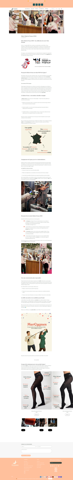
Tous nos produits (36, 359)
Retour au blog (37, 438)
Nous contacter (39, 467)
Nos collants (25, 461)
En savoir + (54, 478)
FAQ (24, 473)
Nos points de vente (26, 468)
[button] (0, 6)
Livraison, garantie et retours (41, 464)
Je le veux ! (36, 414)
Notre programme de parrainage (28, 465)
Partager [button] (23, 435)
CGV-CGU (38, 461)
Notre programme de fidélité (28, 467)
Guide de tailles (39, 465)
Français (53, 8)
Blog (24, 471)
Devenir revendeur (26, 470)
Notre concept (26, 464)
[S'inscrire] (61, 463)
